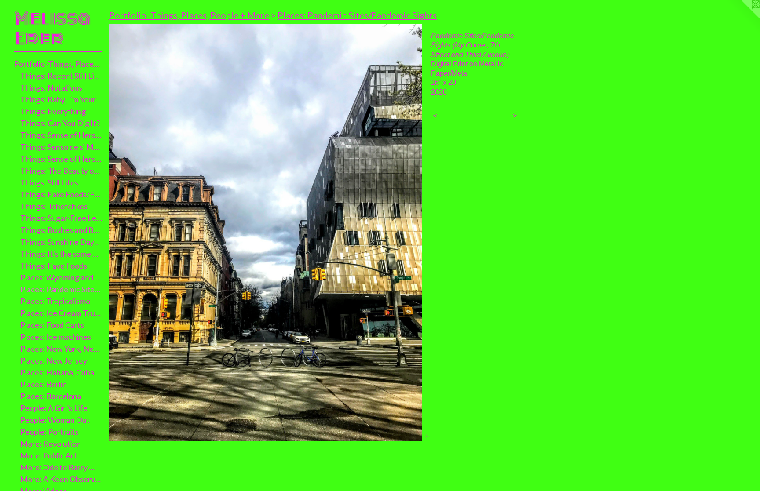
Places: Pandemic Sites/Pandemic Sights (61, 289)
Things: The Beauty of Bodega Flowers (61, 170)
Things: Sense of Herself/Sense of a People (61, 159)
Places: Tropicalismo (55, 301)
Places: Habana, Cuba (57, 372)
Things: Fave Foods (53, 265)
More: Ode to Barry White (61, 467)
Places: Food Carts (52, 325)
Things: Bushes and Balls (61, 230)
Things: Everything (53, 111)
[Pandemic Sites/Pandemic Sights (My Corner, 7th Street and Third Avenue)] (265, 232)
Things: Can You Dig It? (60, 123)
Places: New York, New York (61, 348)
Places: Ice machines (55, 337)
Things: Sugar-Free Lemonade (61, 218)
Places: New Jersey (53, 360)
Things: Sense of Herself (61, 135)
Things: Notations (51, 87)
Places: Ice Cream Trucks (61, 313)
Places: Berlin (43, 384)
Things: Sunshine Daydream (61, 242)
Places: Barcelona (50, 396)
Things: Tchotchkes (54, 206)
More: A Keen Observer (61, 479)
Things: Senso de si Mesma (61, 147)
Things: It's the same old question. (61, 253)
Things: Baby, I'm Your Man (61, 99)
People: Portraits (49, 431)
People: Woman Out (55, 420)
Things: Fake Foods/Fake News (61, 194)
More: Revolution (50, 443)
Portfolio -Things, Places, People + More (58, 64)
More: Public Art (48, 455)
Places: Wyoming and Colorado (61, 277)
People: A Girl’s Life (54, 408)
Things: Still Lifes (49, 182)
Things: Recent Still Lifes (61, 75)
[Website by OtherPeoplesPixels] (742, 17)
